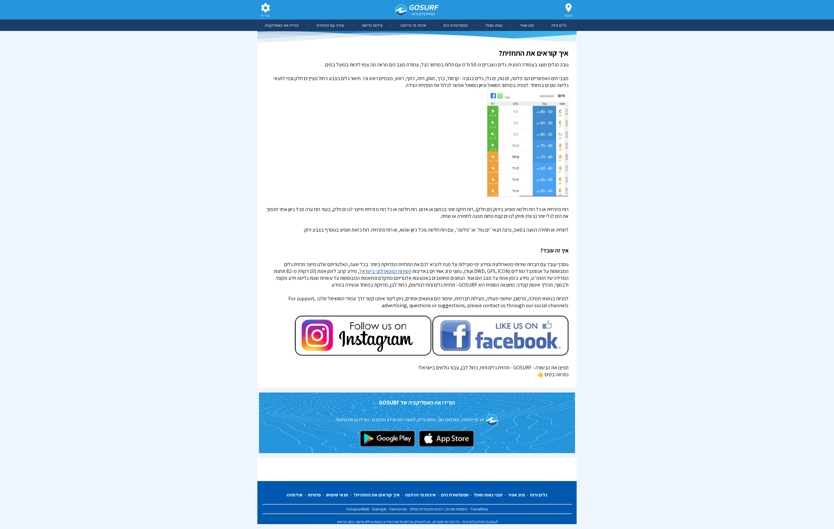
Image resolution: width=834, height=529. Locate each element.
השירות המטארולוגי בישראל (385, 271)
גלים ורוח (559, 25)
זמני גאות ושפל (488, 495)
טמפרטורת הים (455, 25)
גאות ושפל (493, 25)
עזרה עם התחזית (330, 25)
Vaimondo (398, 509)
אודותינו (295, 495)
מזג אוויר (527, 25)
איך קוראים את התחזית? (376, 495)
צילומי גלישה (372, 25)
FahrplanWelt (358, 509)
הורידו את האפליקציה (282, 25)
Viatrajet (379, 509)
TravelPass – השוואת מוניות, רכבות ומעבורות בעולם (449, 509)
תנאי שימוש (337, 495)
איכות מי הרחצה (413, 25)
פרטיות (314, 495)
